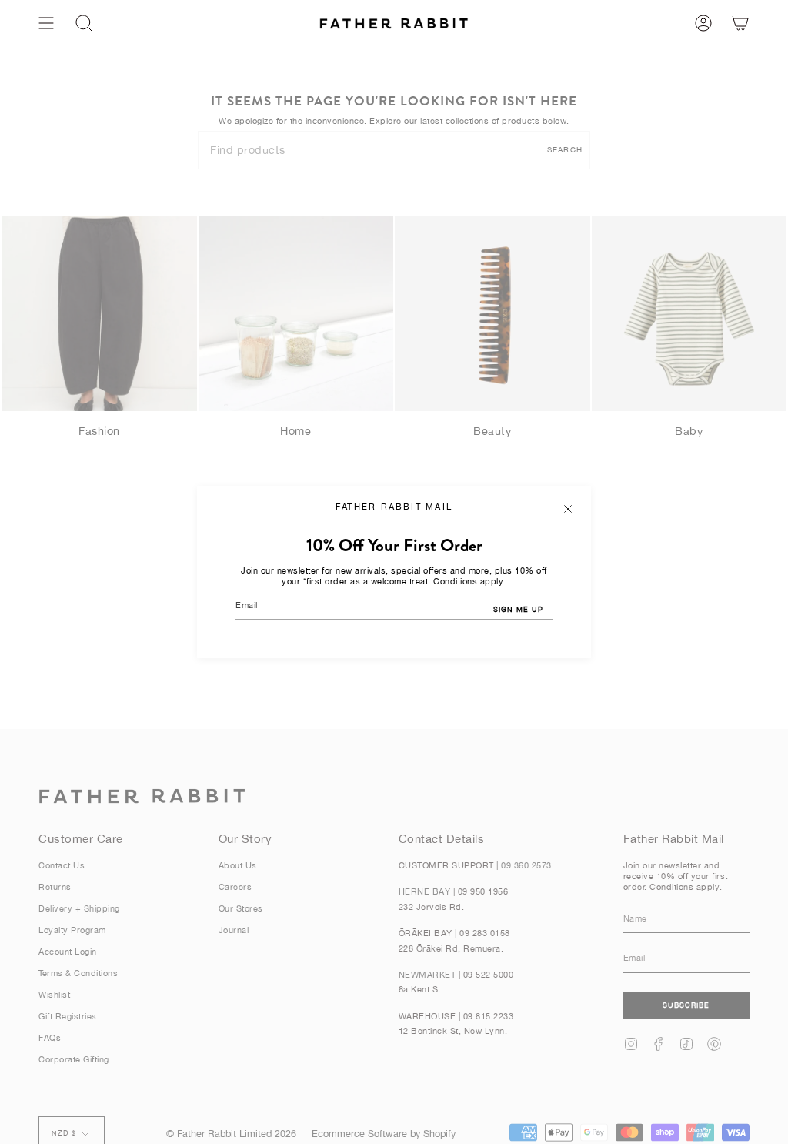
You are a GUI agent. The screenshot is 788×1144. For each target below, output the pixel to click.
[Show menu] (46, 23)
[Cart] (740, 23)
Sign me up (518, 609)
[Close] (568, 509)
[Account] (703, 23)
